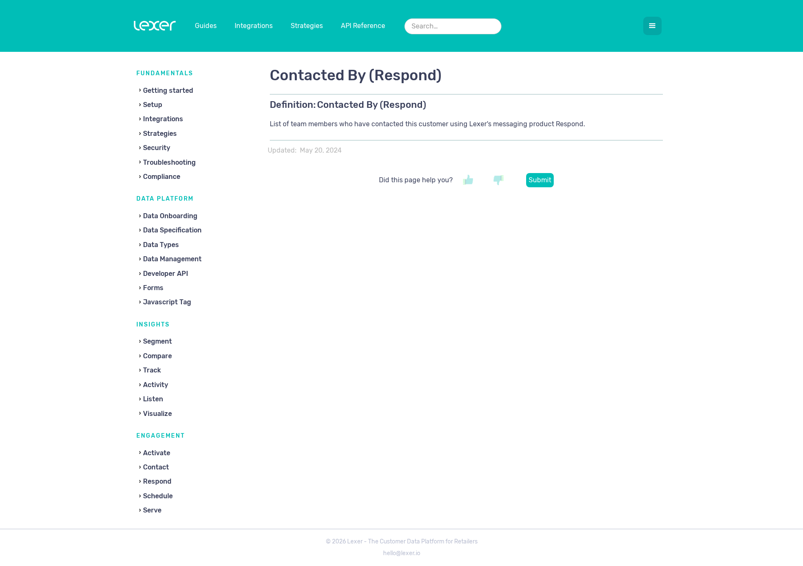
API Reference (363, 26)
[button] (652, 26)
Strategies (307, 26)
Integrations (254, 26)
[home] (155, 27)
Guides (206, 26)
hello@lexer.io (401, 553)
